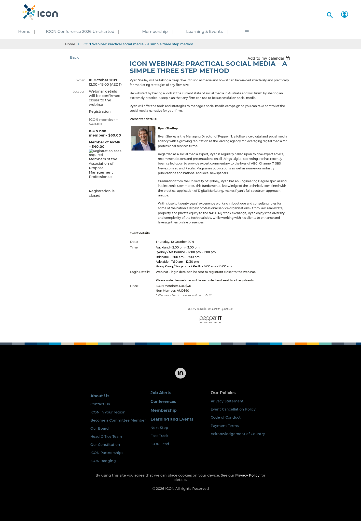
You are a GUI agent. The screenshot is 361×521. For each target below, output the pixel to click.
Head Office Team (106, 436)
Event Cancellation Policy (233, 409)
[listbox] (269, 58)
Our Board (99, 428)
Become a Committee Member (118, 420)
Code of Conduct (226, 417)
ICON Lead (160, 444)
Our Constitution (105, 444)
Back (74, 57)
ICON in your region (107, 412)
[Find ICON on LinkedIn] (180, 378)
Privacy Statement (227, 401)
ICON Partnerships (106, 453)
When (80, 80)
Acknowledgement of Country (238, 434)
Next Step (159, 427)
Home (70, 44)
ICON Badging (103, 461)
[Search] (329, 14)
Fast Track (159, 436)
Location (79, 91)
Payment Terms (225, 426)
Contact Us (100, 404)
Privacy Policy (247, 475)
